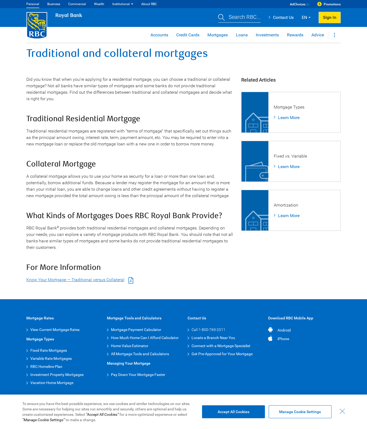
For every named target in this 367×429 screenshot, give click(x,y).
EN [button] (304, 17)
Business (53, 4)
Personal (32, 4)
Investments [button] (267, 34)
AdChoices (297, 4)
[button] (239, 17)
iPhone (283, 339)
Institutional (121, 4)
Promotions (332, 4)
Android (284, 330)
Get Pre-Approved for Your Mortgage (222, 354)
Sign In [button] (329, 17)
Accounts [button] (159, 34)
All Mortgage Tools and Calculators (140, 354)
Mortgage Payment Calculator (136, 329)
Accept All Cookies (233, 412)
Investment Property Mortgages (57, 374)
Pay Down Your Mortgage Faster (138, 374)
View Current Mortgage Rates (55, 329)
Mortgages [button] (217, 34)
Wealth (99, 4)
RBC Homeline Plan (46, 366)
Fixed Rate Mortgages (48, 350)
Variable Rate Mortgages (51, 358)
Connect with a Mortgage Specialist (221, 346)
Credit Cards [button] (187, 34)
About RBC (149, 4)
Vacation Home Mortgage (51, 383)
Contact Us (283, 17)
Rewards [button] (295, 34)
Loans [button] (242, 34)
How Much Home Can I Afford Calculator (145, 338)
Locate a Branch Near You (213, 338)
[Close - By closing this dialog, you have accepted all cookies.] (342, 411)
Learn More (289, 117)
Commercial (77, 4)
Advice (317, 34)
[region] (183, 412)
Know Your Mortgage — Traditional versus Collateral (75, 279)
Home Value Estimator (129, 346)
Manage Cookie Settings (300, 412)
